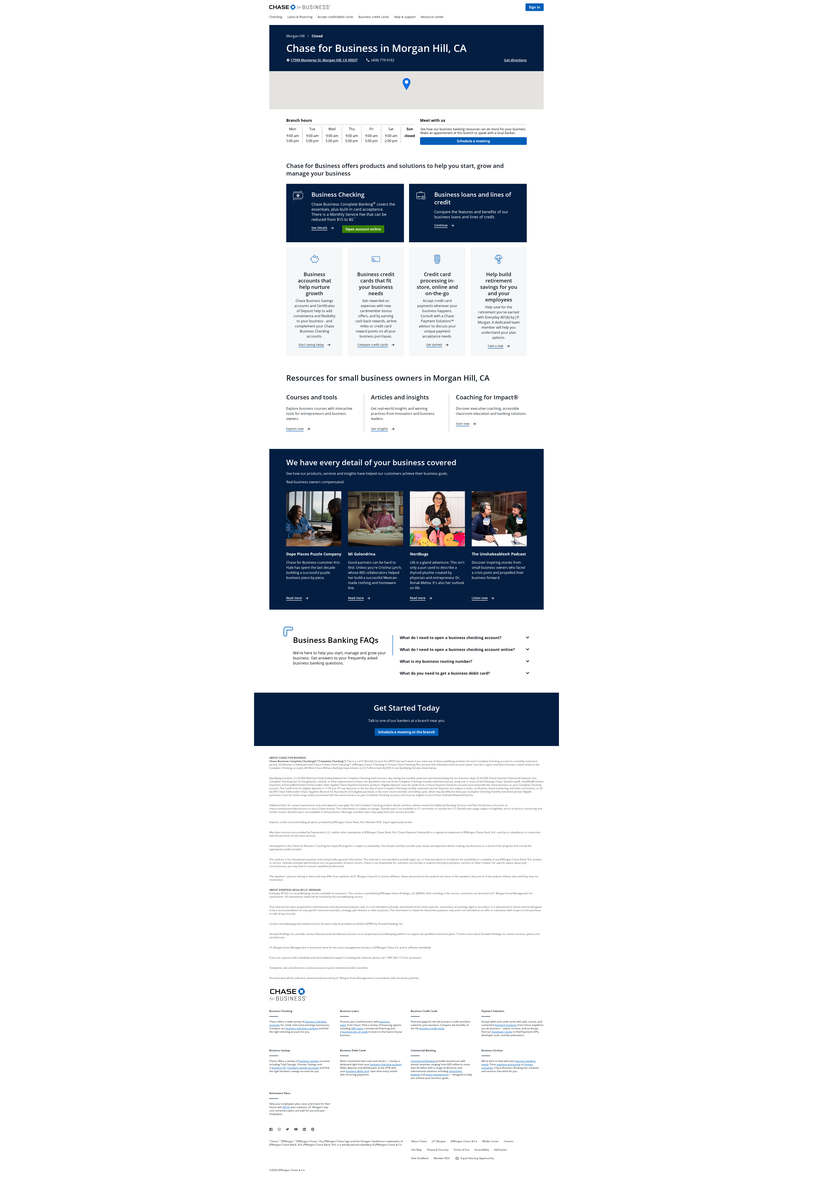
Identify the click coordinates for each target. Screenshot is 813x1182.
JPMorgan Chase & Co (464, 1141)
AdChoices (500, 1150)
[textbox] (473, 131)
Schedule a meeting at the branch (406, 732)
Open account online (363, 229)
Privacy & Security (437, 1150)
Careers (508, 1141)
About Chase (419, 1141)
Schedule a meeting (473, 141)
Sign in (534, 7)
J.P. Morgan (439, 1141)
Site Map (416, 1150)
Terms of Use (461, 1150)
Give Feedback (420, 1158)
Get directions (515, 60)
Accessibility (481, 1150)
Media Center (490, 1141)
